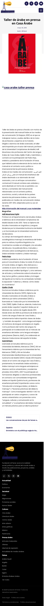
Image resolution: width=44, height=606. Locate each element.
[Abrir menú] (41, 10)
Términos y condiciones (10, 602)
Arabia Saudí (6, 559)
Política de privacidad (28, 602)
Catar (4, 569)
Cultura (5, 509)
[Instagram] (36, 3)
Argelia (4, 562)
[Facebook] (27, 3)
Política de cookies (18, 598)
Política (5, 484)
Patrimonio (6, 534)
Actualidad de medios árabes (13, 551)
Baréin (4, 566)
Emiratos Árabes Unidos (11, 576)
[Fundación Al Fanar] (8, 4)
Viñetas (5, 544)
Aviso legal (6, 598)
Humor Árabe (7, 505)
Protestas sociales (9, 502)
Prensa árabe (7, 537)
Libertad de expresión (10, 548)
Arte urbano (6, 523)
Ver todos (5, 580)
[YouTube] (41, 3)
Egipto (4, 573)
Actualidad (6, 480)
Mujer (4, 495)
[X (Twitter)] (31, 3)
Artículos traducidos (9, 541)
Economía (6, 488)
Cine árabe (6, 513)
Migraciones (6, 498)
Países (4, 555)
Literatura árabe (8, 516)
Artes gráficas (7, 527)
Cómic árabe (7, 520)
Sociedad (5, 491)
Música (4, 530)
